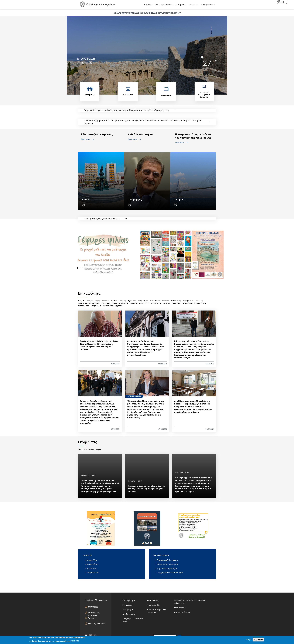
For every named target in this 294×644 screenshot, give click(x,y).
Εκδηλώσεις (96, 306)
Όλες (80, 449)
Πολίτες (192, 4)
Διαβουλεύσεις (128, 614)
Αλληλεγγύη (144, 303)
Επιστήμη (106, 303)
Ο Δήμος (180, 4)
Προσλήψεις (91, 568)
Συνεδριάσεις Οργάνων (113, 306)
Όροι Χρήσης (179, 607)
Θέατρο (166, 303)
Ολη (79, 301)
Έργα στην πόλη (135, 301)
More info (74, 641)
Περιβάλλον (188, 303)
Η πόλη (147, 4)
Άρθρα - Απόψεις (118, 301)
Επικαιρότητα (128, 600)
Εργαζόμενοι (188, 301)
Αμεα (146, 301)
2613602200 (93, 607)
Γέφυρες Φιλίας (147, 235)
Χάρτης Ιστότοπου (182, 612)
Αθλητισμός (156, 303)
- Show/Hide (279, 2)
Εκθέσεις (199, 301)
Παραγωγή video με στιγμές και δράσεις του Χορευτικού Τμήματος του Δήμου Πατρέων (146, 489)
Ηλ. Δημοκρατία (163, 4)
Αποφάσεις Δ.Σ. (93, 572)
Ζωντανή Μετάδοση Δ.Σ (167, 564)
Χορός (97, 301)
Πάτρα (91, 618)
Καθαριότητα (200, 303)
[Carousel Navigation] (81, 75)
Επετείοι (105, 301)
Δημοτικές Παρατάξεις (167, 568)
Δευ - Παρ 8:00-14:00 (97, 623)
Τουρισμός (176, 303)
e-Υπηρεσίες (207, 4)
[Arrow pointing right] (147, 266)
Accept (248, 639)
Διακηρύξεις (91, 560)
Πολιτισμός (88, 301)
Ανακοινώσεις (92, 564)
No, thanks (258, 639)
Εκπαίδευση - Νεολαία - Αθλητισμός (165, 301)
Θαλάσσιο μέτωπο (120, 303)
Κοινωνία (133, 303)
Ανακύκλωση (83, 306)
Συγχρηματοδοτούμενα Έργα (170, 572)
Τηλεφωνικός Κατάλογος (168, 560)
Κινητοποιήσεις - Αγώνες (89, 303)
